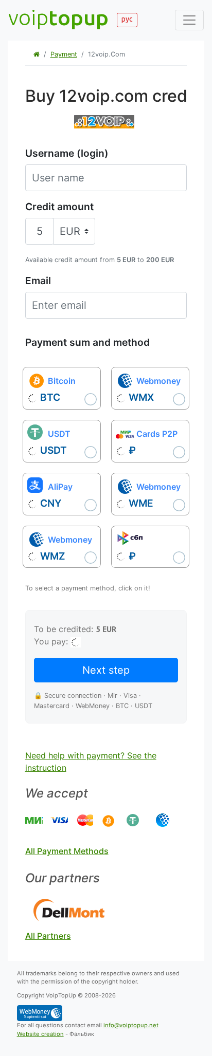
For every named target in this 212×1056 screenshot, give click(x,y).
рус (127, 19)
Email (38, 280)
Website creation (40, 1034)
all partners (48, 936)
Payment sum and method (87, 342)
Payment (63, 54)
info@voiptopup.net (130, 1025)
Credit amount (59, 206)
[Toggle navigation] (189, 20)
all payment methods (67, 851)
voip (58, 17)
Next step (106, 670)
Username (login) (67, 153)
